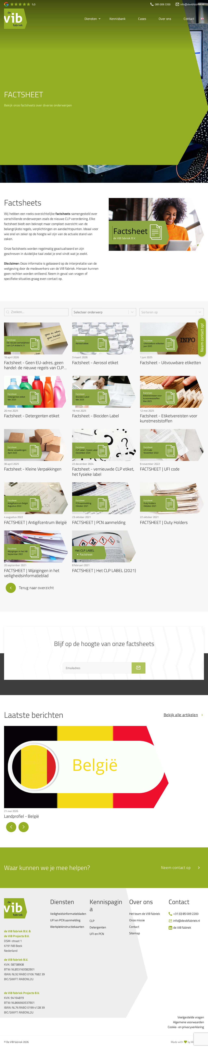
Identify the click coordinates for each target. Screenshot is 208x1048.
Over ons (165, 18)
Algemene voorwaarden (188, 1022)
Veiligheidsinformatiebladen (68, 913)
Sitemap (134, 933)
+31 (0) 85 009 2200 (185, 913)
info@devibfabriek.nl (186, 920)
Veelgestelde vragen (191, 1017)
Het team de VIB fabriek (144, 913)
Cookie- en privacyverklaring (186, 1027)
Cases (142, 18)
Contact (189, 18)
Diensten (90, 18)
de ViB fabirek (182, 927)
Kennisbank (117, 18)
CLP (92, 920)
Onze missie (137, 920)
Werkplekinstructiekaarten (67, 926)
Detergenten (98, 927)
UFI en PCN (97, 933)
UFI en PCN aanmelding (65, 920)
